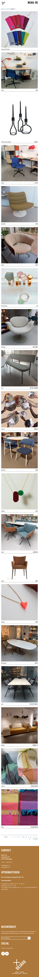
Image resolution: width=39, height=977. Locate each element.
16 (31, 837)
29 (29, 839)
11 (20, 837)
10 (17, 837)
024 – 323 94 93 (7, 862)
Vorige (6, 837)
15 (28, 837)
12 (22, 837)
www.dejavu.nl (5, 867)
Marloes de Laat (18, 973)
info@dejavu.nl (5, 865)
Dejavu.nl (17, 972)
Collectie (7, 9)
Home (2, 9)
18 (35, 837)
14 (26, 837)
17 (33, 837)
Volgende (35, 839)
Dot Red (25, 973)
